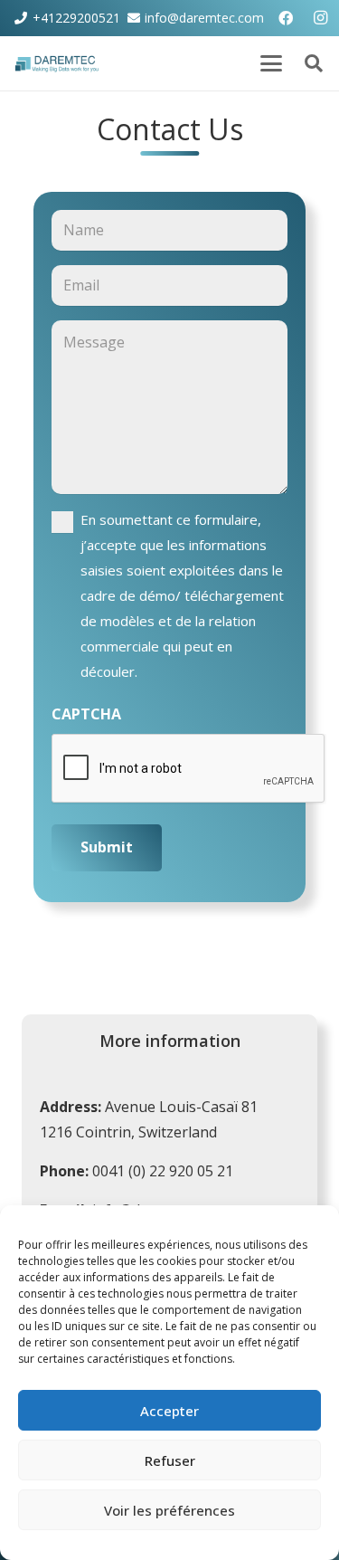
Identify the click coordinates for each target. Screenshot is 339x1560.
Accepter (169, 1411)
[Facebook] (285, 18)
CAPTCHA (86, 714)
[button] (271, 63)
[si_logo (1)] (58, 63)
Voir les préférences (169, 1510)
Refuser (170, 1460)
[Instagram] (320, 18)
